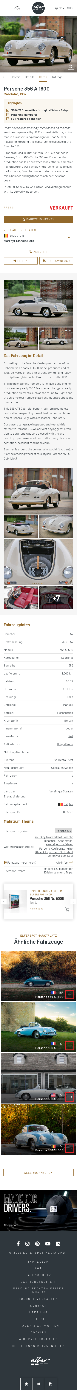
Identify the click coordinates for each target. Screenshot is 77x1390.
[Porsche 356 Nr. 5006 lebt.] (38, 901)
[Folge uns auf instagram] (27, 1244)
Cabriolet (67, 657)
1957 (70, 634)
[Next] (73, 901)
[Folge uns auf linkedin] (58, 1244)
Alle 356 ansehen (38, 1172)
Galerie (16, 77)
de (60, 8)
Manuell (68, 704)
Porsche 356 (63, 830)
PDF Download (58, 260)
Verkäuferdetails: (21, 230)
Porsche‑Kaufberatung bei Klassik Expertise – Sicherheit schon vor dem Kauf (54, 852)
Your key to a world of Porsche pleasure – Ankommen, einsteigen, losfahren (54, 840)
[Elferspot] (38, 8)
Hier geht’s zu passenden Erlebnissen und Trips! (57, 870)
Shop (70, 8)
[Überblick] (5, 77)
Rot (70, 736)
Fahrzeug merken (40, 219)
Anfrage (57, 77)
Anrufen (40, 251)
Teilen (22, 260)
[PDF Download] (51, 1384)
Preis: (9, 207)
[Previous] (4, 901)
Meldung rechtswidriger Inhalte (38, 1290)
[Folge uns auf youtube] (47, 1244)
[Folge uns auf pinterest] (37, 1244)
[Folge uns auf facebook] (18, 1244)
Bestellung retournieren (38, 1345)
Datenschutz (38, 1275)
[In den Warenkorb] (67, 909)
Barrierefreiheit (38, 1281)
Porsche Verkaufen (38, 1298)
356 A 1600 (66, 649)
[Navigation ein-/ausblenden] (6, 8)
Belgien (68, 804)
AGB (38, 1268)
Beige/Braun (65, 744)
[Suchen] (17, 8)
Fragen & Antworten (38, 1325)
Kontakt (38, 1305)
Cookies (39, 1332)
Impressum (38, 1261)
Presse (39, 1319)
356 (71, 665)
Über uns (38, 1312)
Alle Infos (62, 862)
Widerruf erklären (38, 1339)
